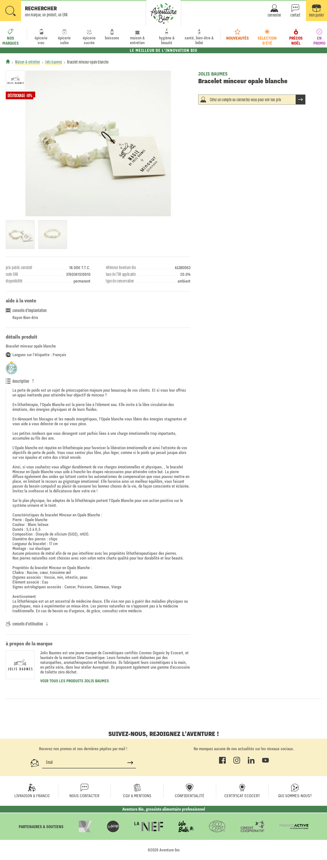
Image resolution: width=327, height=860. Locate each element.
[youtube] (265, 762)
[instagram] (236, 762)
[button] (34, 11)
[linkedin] (251, 762)
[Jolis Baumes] (19, 80)
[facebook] (222, 762)
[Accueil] (8, 61)
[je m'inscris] (130, 762)
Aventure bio (169, 850)
